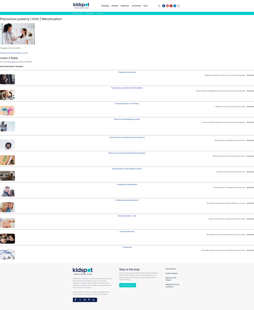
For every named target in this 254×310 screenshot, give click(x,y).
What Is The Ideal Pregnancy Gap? (127, 119)
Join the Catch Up (127, 285)
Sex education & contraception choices (127, 169)
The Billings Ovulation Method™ (127, 200)
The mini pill (127, 247)
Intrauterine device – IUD (127, 216)
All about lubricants (127, 231)
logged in (13, 62)
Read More (250, 75)
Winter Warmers (89, 13)
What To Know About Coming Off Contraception (127, 153)
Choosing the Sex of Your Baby (127, 104)
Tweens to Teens (77, 13)
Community (136, 6)
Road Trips (100, 13)
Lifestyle (115, 6)
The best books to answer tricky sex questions (127, 137)
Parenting (105, 6)
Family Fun (125, 6)
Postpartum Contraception (127, 184)
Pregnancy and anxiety (127, 72)
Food (145, 6)
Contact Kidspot (171, 273)
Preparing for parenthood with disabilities (127, 88)
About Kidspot (171, 269)
